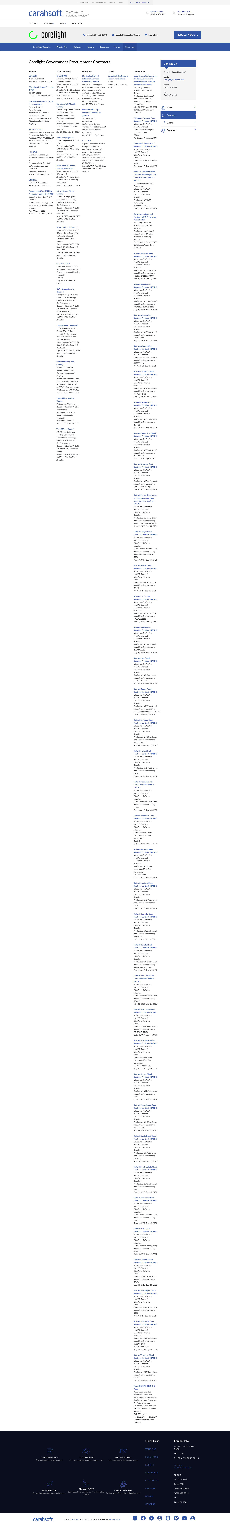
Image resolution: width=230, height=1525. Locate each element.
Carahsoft (75, 1519)
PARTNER (77, 23)
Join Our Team (83, 2)
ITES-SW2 (33, 152)
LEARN (48, 23)
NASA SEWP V (35, 129)
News (121, 2)
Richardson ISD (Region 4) (67, 325)
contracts (152, 1480)
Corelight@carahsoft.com (174, 79)
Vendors (150, 1449)
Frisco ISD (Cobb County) (66, 227)
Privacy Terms (114, 1519)
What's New (62, 47)
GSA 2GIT (33, 76)
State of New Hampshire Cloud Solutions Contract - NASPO (144, 978)
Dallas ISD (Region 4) (64, 137)
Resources (104, 47)
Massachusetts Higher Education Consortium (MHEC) (91, 112)
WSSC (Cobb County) (65, 429)
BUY (61, 23)
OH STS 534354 (63, 263)
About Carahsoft (99, 2)
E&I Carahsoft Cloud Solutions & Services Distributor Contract (90, 79)
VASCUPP (86, 140)
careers (150, 1504)
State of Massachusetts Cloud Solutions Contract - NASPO (144, 784)
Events (91, 47)
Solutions (78, 47)
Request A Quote (186, 14)
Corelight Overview (42, 47)
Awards (112, 2)
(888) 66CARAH (158, 14)
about (149, 1496)
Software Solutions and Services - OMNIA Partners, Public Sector (145, 217)
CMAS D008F (62, 76)
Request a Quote (187, 34)
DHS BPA (33, 180)
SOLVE (33, 23)
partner (150, 1488)
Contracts (130, 47)
